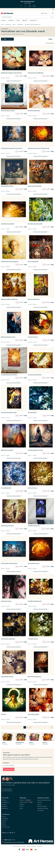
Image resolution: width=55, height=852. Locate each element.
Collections (11, 20)
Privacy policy (39, 846)
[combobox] (26, 17)
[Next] (52, 727)
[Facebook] (12, 833)
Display (50, 39)
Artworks (3, 20)
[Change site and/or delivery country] (53, 9)
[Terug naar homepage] (7, 13)
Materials (24, 20)
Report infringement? (31, 846)
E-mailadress (6, 762)
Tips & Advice (33, 20)
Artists (18, 20)
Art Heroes (5, 814)
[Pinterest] (10, 833)
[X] (14, 833)
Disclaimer (24, 846)
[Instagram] (8, 833)
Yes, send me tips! (8, 769)
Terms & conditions (17, 846)
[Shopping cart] (52, 13)
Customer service (43, 798)
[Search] (52, 17)
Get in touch (8, 790)
